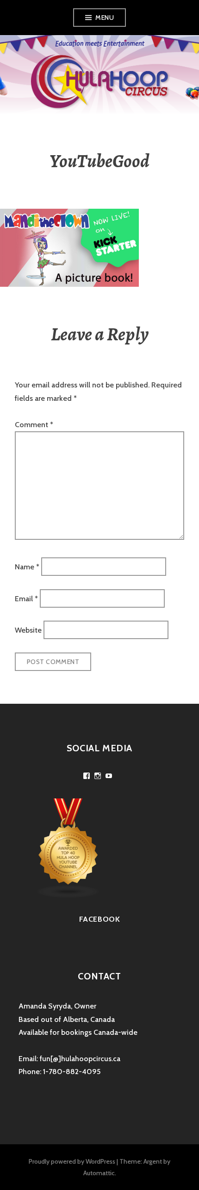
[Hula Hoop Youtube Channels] (68, 847)
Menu (104, 17)
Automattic (99, 1173)
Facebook (99, 919)
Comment (34, 424)
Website (28, 630)
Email (26, 598)
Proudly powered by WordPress (72, 1161)
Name (27, 566)
